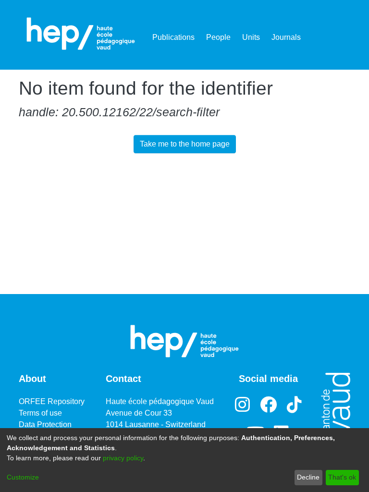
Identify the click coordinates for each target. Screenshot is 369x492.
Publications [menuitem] (173, 37)
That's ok (342, 477)
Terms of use (40, 413)
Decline (308, 477)
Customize (23, 477)
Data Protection (45, 424)
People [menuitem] (218, 37)
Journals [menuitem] (286, 37)
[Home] (81, 34)
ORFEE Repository (52, 401)
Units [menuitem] (251, 37)
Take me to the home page (185, 144)
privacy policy (123, 458)
